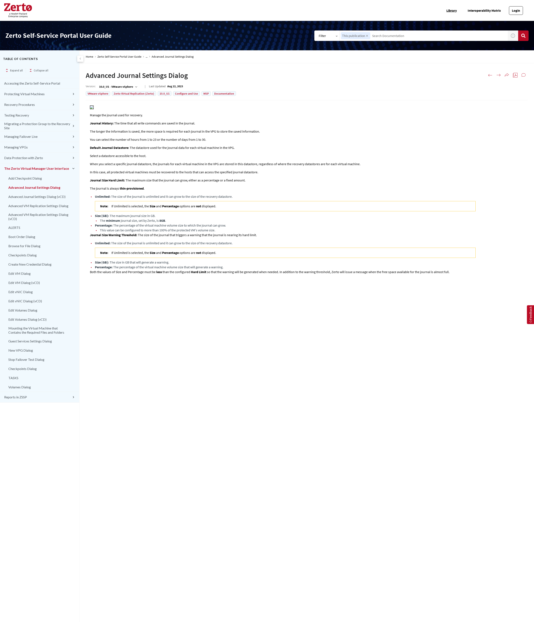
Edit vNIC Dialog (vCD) (25, 301)
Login (516, 10)
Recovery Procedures (19, 104)
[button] (367, 35)
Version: (91, 86)
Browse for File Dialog (24, 246)
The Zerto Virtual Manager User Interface (36, 168)
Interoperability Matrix (484, 10)
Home (89, 56)
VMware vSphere (98, 93)
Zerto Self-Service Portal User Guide (119, 56)
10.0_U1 (165, 93)
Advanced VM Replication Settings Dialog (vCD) (38, 217)
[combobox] (424, 35)
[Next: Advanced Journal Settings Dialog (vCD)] (498, 75)
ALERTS (14, 227)
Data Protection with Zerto (23, 158)
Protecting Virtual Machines (24, 94)
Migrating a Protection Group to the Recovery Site (37, 126)
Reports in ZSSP (15, 397)
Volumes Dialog (19, 387)
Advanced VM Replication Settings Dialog (38, 206)
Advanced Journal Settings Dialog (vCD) (36, 197)
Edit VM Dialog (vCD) (24, 283)
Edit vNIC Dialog (20, 292)
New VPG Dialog (20, 350)
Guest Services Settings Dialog (30, 341)
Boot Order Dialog (21, 237)
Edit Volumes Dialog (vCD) (27, 319)
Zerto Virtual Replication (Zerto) (134, 93)
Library (451, 10)
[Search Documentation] (523, 35)
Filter (322, 36)
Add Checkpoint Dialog (25, 178)
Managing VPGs (16, 147)
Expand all (16, 70)
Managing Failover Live (21, 136)
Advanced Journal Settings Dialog (34, 187)
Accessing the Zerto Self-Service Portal (32, 83)
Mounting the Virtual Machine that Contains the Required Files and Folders (36, 330)
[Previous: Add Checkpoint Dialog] (490, 75)
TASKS (13, 378)
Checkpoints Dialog (22, 255)
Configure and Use (186, 93)
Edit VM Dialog (19, 273)
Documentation (224, 93)
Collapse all (41, 70)
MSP (206, 93)
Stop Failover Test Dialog (26, 359)
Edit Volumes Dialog (22, 310)
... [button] (146, 56)
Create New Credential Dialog (30, 264)
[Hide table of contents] (80, 59)
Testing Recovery (16, 115)
